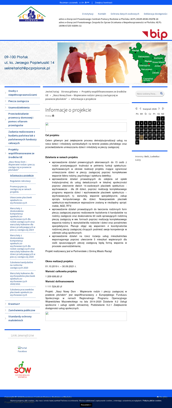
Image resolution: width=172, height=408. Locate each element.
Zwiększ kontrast (103, 2)
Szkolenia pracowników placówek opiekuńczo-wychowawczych (22, 292)
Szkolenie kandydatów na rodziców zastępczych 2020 (21, 265)
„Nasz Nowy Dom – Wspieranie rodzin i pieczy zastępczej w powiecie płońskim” (21, 165)
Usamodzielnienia (19, 107)
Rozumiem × (86, 405)
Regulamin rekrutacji (20, 180)
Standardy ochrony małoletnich (20, 318)
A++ (87, 2)
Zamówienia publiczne (21, 310)
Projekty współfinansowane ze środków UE (21, 153)
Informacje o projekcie (22, 175)
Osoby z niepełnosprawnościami (22, 92)
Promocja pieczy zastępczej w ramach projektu (20, 189)
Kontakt (102, 13)
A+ (82, 2)
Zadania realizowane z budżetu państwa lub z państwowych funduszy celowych (22, 137)
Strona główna (69, 91)
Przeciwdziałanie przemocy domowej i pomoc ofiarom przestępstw (20, 119)
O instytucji (87, 13)
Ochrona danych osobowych (125, 13)
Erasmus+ (14, 303)
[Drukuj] (54, 115)
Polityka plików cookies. (152, 401)
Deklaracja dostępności (155, 13)
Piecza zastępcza (18, 101)
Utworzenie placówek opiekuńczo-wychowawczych (21, 200)
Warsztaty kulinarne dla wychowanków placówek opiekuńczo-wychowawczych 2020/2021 (22, 278)
